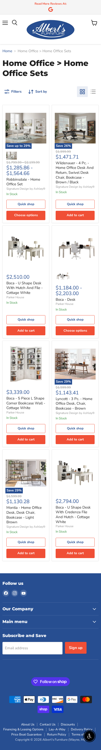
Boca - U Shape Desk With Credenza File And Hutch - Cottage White (73, 514)
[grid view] (82, 91)
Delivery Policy (81, 729)
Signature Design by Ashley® (25, 189)
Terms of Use (81, 734)
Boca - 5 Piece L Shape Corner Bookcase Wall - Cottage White (25, 403)
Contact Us (47, 724)
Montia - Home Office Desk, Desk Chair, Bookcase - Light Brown (24, 515)
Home (7, 51)
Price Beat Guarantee (26, 734)
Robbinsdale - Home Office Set (23, 182)
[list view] (93, 91)
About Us (27, 724)
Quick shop (26, 204)
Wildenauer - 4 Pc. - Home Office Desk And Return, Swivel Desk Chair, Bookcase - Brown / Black (75, 173)
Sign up (76, 647)
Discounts (68, 724)
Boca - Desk (66, 299)
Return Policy (56, 734)
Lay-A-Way (57, 729)
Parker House (15, 297)
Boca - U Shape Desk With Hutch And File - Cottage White (24, 288)
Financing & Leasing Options (23, 729)
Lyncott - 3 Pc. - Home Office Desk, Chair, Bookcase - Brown (74, 403)
